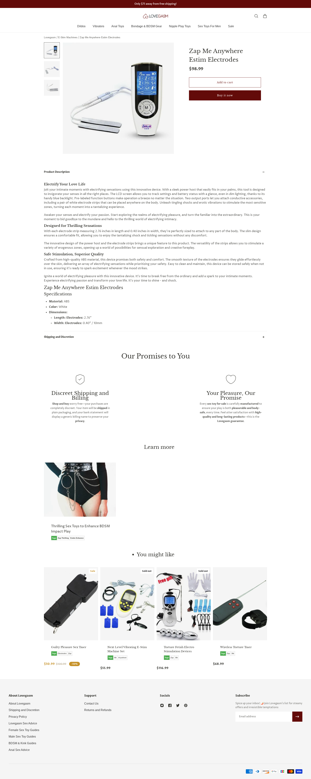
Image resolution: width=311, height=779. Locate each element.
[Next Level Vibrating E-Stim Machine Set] (127, 603)
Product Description (57, 172)
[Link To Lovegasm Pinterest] (186, 705)
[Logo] (155, 16)
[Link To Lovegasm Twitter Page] (178, 705)
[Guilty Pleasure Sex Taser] (71, 603)
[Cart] (265, 16)
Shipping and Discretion (59, 337)
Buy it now (225, 95)
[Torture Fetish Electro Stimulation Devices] (184, 603)
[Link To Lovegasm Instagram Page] (162, 705)
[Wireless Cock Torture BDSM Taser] (240, 603)
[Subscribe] (297, 717)
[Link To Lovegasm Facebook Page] (170, 705)
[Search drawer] (256, 16)
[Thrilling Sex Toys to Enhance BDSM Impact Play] (80, 504)
